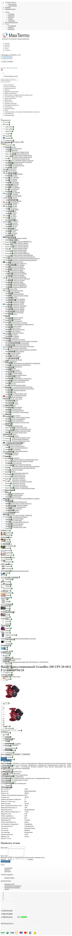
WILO (7, 606)
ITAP (7, 354)
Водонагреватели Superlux (16, 299)
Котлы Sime (12, 214)
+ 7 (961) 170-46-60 (7, 61)
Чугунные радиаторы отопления (18, 344)
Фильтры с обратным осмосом (18, 451)
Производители (6, 120)
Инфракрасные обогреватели (17, 502)
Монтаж (6, 704)
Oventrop (8, 449)
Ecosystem (9, 253)
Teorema (8, 550)
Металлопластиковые (15, 407)
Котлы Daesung (13, 230)
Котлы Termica (13, 233)
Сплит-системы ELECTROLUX (18, 522)
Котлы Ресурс (12, 226)
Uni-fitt (8, 582)
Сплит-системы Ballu (15, 520)
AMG (7, 124)
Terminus (8, 559)
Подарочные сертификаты (12, 886)
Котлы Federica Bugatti (15, 174)
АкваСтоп (7, 641)
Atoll (7, 158)
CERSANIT (7, 198)
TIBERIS (8, 535)
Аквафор (8, 644)
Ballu (7, 180)
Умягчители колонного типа (21, 437)
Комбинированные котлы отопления (20, 162)
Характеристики (9, 738)
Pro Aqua (8, 461)
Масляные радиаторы (15, 508)
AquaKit (8, 136)
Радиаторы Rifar (13, 355)
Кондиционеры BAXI (15, 525)
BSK (5, 171)
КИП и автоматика (10, 361)
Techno (8, 548)
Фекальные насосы (14, 328)
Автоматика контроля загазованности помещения (24, 363)
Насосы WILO (12, 334)
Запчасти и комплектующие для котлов (20, 160)
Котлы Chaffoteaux (14, 187)
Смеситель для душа (18, 483)
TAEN (7, 530)
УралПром (9, 770)
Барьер (8, 653)
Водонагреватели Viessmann (17, 306)
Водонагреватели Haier (15, 282)
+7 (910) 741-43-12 (6, 917)
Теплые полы (8, 424)
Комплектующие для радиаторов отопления (22, 350)
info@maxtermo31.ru (7, 923)
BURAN (8, 176)
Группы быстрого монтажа (17, 390)
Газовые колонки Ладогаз (20, 245)
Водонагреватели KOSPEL (17, 284)
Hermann (8, 325)
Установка (11, 21)
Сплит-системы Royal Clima (17, 527)
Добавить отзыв (6, 838)
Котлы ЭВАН (12, 181)
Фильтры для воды (10, 434)
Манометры (12, 368)
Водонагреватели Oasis (15, 290)
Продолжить (6, 861)
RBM (7, 467)
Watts (7, 615)
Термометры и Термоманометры (18, 380)
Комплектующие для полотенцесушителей (25, 466)
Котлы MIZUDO (13, 184)
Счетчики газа (12, 402)
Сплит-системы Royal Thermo (17, 517)
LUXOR (8, 394)
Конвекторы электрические (17, 507)
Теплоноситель (13, 454)
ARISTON (9, 131)
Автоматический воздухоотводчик (19, 365)
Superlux (8, 528)
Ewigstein (8, 256)
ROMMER (9, 474)
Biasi (7, 189)
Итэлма (8, 679)
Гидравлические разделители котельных (21, 388)
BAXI (7, 161)
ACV (7, 122)
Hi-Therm (8, 327)
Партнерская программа (12, 887)
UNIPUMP (9, 579)
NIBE (7, 432)
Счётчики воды (13, 400)
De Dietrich (9, 228)
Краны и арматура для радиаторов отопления (22, 341)
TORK (8, 542)
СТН (7, 741)
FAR (7, 258)
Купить (4, 758)
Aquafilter (8, 138)
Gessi (7, 291)
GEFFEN (8, 276)
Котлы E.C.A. (12, 208)
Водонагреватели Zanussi (16, 307)
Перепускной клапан (15, 372)
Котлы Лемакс (12, 179)
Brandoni (8, 191)
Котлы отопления (10, 147)
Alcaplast (8, 133)
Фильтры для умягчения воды (17, 448)
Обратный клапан (14, 370)
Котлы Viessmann (13, 177)
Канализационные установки (17, 322)
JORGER (8, 363)
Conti (7, 215)
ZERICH (8, 619)
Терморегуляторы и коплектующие (19, 431)
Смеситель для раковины (20, 486)
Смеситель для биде (18, 478)
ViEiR (7, 601)
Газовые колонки (13, 240)
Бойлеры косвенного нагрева (17, 238)
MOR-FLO (9, 407)
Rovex (7, 485)
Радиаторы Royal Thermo (16, 351)
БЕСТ (5, 647)
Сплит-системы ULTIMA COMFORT (20, 515)
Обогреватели (9, 500)
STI (7, 515)
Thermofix (9, 568)
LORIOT (8, 392)
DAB (7, 218)
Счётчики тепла (13, 404)
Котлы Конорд (13, 219)
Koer (7, 385)
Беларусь (6, 655)
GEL (5, 278)
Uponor (8, 586)
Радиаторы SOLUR (14, 356)
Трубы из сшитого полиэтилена (18, 412)
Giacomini (9, 293)
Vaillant (8, 595)
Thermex (8, 566)
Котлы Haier (12, 228)
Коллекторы (12, 392)
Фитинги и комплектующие (17, 395)
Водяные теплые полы (15, 426)
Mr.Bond (8, 425)
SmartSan (8, 526)
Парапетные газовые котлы (21, 159)
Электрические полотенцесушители (23, 468)
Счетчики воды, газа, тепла (13, 399)
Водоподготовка (13, 436)
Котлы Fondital (13, 194)
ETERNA (8, 251)
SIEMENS (9, 501)
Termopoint (9, 562)
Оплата (10, 19)
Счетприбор (9, 752)
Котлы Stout (12, 218)
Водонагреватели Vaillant (16, 302)
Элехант (8, 785)
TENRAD (9, 533)
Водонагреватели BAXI (16, 267)
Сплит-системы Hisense (15, 524)
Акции (6, 889)
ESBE (7, 249)
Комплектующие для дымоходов (18, 422)
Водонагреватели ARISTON (17, 263)
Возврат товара (9, 878)
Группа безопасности (15, 366)
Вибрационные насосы (15, 317)
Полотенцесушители (15, 463)
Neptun (8, 441)
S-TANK (8, 494)
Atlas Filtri (9, 156)
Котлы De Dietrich (14, 192)
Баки (6, 492)
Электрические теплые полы (17, 432)
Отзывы (7, 897)
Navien (8, 438)
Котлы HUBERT (13, 209)
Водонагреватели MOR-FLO (17, 287)
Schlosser (8, 519)
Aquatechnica (9, 145)
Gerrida (6, 289)
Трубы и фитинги (10, 405)
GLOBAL (9, 280)
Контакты (11, 15)
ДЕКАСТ (8, 672)
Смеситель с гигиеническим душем (23, 488)
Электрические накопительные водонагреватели (23, 258)
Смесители (11, 471)
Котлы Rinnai (12, 213)
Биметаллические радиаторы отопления (21, 346)
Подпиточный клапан (15, 373)
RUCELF (8, 476)
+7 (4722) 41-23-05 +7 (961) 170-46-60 (7, 57)
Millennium (9, 416)
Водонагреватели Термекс (16, 301)
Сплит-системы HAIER (15, 519)
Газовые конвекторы (14, 148)
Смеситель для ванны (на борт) (22, 481)
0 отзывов (5, 676)
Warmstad (6, 610)
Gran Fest (8, 298)
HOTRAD (9, 313)
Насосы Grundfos (13, 336)
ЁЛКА (7, 633)
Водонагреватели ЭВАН (16, 311)
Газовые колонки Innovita (20, 246)
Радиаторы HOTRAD (15, 360)
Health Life (9, 320)
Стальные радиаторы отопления (18, 343)
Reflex (7, 479)
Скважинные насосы (15, 326)
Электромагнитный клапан (17, 385)
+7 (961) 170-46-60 (6, 914)
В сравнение (26, 754)
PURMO (8, 454)
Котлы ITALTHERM (14, 196)
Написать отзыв (15, 676)
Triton (7, 573)
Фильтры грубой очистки (16, 446)
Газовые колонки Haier (19, 250)
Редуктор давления (14, 377)
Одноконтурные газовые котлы (22, 157)
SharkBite (8, 524)
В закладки (16, 754)
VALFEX (8, 588)
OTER (5, 445)
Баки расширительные (15, 495)
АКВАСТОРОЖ (11, 635)
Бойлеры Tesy (12, 314)
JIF (6, 360)
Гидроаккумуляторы (14, 497)
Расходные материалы (11, 453)
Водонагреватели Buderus (16, 272)
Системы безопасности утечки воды (20, 378)
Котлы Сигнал (13, 223)
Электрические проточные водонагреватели (22, 260)
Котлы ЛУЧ (12, 231)
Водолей (8, 663)
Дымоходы (7, 414)
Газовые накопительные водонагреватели (21, 257)
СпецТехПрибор (11, 748)
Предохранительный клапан (17, 375)
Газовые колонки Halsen (19, 248)
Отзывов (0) (8, 740)
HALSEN (8, 309)
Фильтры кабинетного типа (21, 441)
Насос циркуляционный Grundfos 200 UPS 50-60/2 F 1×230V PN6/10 (26, 662)
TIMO (7, 539)
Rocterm (8, 483)
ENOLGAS (9, 247)
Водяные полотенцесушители (21, 464)
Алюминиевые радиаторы (16, 339)
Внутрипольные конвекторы (17, 348)
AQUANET (9, 127)
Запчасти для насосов (15, 321)
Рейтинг (3, 859)
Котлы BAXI (12, 169)
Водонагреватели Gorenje (16, 280)
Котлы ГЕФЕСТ (13, 221)
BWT (7, 178)
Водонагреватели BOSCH (16, 268)
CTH (7, 209)
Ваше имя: (4, 847)
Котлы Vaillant (12, 175)
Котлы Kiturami (13, 199)
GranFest (8, 302)
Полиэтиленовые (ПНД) (16, 410)
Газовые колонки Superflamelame (22, 255)
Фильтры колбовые (14, 449)
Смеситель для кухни (19, 485)
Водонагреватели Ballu (15, 270)
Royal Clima (9, 488)
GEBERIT (9, 274)
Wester (7, 617)
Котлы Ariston (12, 167)
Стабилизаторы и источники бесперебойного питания (21, 498)
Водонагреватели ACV (15, 262)
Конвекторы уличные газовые (17, 505)
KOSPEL (8, 381)
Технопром (7, 761)
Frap (7, 271)
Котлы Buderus (13, 172)
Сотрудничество (9, 899)
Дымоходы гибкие (14, 415)
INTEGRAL (7, 347)
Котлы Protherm (13, 186)
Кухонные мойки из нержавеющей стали (25, 459)
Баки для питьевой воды (16, 493)
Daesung (8, 224)
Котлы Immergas (13, 202)
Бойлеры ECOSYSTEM (15, 312)
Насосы (6, 316)
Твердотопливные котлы (16, 165)
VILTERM (9, 593)
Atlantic (8, 151)
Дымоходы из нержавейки (16, 419)
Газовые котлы (13, 150)
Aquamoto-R (9, 140)
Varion (5, 599)
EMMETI (8, 244)
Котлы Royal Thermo (14, 201)
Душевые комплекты (18, 476)
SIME (7, 503)
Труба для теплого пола (19, 427)
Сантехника (8, 456)
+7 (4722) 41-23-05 (6, 910)
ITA (7, 349)
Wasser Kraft (9, 612)
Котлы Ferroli (12, 191)
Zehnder (8, 628)
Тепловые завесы (13, 510)
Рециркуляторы (9, 490)
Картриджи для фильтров (16, 442)
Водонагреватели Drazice (16, 275)
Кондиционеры (9, 513)
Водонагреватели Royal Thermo (18, 295)
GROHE (8, 282)
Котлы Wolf (12, 235)
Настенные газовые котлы (20, 152)
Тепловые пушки (13, 512)
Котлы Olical (12, 211)
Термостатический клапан (16, 382)
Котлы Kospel (12, 206)
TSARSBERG (10, 546)
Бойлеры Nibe (12, 289)
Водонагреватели (10, 236)
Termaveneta (9, 555)
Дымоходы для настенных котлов (19, 417)
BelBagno (8, 185)
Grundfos (8, 304)
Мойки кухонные (13, 458)
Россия (6, 734)
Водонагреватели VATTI (16, 304)
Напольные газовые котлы (20, 153)
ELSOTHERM (10, 242)
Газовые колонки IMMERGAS (22, 241)
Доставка (11, 14)
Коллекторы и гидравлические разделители (18, 387)
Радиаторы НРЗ (13, 358)
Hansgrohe (9, 318)
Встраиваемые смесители (20, 473)
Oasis (7, 447)
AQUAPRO (9, 129)
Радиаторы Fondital (14, 353)
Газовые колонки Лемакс (20, 243)
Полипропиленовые (14, 409)
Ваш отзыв (4, 856)
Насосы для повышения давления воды (20, 324)
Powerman (9, 458)
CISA (7, 202)
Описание (7, 737)
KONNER (9, 378)
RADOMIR (9, 465)
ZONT (7, 621)
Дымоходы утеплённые (15, 421)
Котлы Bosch (12, 170)
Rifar (7, 481)
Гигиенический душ (18, 475)
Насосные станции (14, 331)
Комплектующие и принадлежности (20, 503)
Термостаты (12, 383)
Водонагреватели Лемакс (16, 309)
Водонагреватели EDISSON (17, 277)
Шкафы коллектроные (15, 397)
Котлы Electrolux (13, 189)
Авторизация (12, 5)
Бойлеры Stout (12, 297)
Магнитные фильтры (15, 444)
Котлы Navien (12, 197)
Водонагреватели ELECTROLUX (19, 279)
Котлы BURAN (13, 224)
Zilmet (7, 630)
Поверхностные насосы (15, 333)
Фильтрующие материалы (20, 439)
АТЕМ (8, 637)
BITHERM (9, 163)
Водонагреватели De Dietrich (17, 273)
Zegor (7, 626)
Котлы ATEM (12, 204)
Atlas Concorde (10, 154)
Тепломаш (9, 757)
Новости (11, 17)
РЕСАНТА (9, 728)
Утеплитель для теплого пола (21, 429)
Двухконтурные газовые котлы (22, 155)
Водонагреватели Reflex (16, 294)
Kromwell (8, 390)
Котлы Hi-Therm (13, 182)
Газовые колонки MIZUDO (20, 253)
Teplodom (8, 553)
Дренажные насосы (14, 319)
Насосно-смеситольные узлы (17, 393)
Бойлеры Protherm (14, 292)
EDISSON (9, 235)
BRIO (5, 169)
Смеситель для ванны (19, 480)
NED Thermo (10, 428)
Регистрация (12, 4)
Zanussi (8, 624)
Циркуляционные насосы (16, 329)
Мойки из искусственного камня (22, 461)
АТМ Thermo (10, 639)
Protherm (8, 463)
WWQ (7, 608)
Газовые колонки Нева (19, 251)
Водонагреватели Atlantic (16, 265)
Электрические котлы (15, 164)
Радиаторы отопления (11, 338)
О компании (12, 26)
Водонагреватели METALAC (17, 285)
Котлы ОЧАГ (12, 216)
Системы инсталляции (15, 470)
